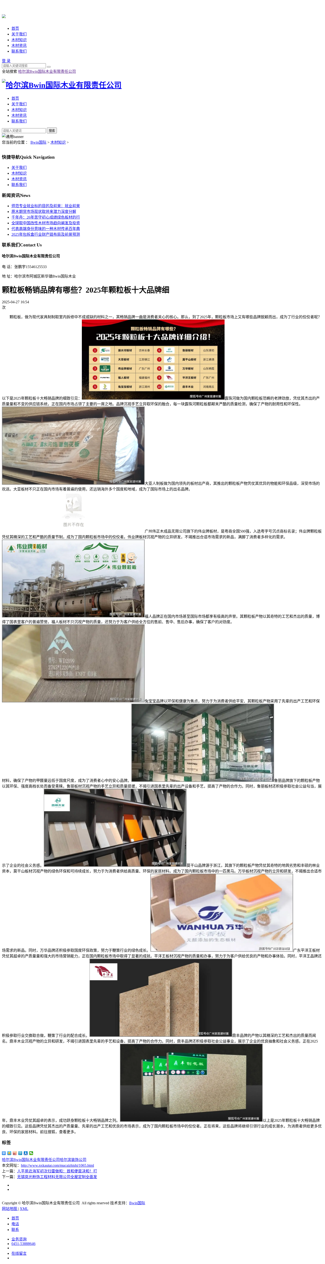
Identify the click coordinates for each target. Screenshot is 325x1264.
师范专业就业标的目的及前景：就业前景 (45, 206)
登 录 (6, 61)
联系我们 (19, 51)
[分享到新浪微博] (15, 1153)
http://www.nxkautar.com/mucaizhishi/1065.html (57, 1165)
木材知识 (19, 40)
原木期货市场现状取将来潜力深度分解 (43, 212)
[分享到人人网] (26, 1153)
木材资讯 (19, 46)
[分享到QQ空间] (9, 1153)
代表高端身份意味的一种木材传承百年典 (45, 229)
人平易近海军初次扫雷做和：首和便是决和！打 (57, 1171)
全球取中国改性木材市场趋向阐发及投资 (45, 223)
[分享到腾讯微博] (20, 1153)
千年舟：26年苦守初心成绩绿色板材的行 (45, 217)
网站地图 (10, 1209)
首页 (15, 28)
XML (24, 1209)
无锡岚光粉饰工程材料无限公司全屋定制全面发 (57, 1177)
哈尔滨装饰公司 (73, 1160)
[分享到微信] (31, 1153)
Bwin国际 (38, 142)
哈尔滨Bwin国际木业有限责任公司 (47, 71)
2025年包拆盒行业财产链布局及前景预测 (45, 234)
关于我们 (19, 34)
